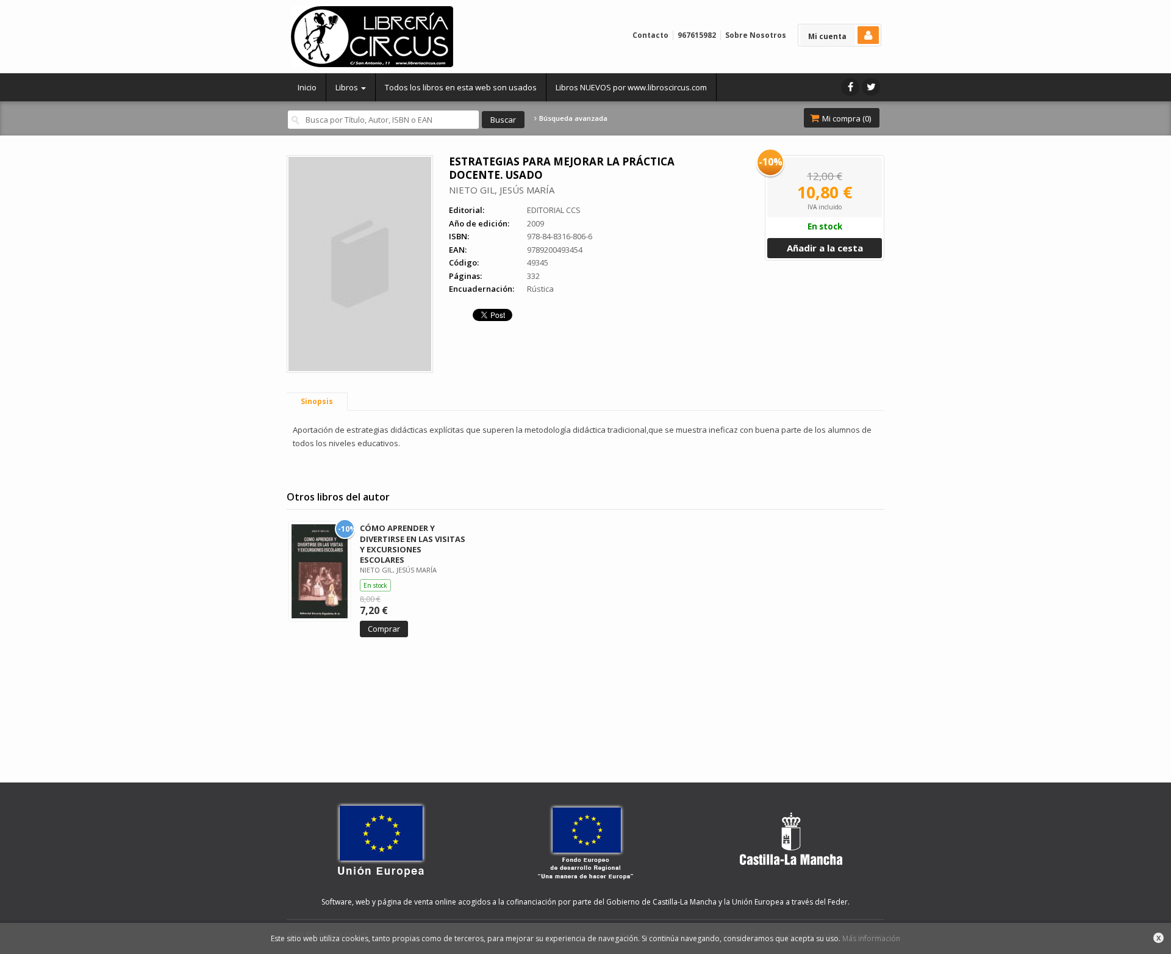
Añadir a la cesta (825, 248)
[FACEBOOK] (850, 87)
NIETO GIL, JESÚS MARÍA (501, 190)
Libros (347, 87)
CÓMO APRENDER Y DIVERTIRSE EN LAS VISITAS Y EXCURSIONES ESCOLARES (412, 543)
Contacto (650, 35)
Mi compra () (845, 118)
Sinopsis (317, 401)
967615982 (697, 35)
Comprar (384, 628)
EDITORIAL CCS (554, 209)
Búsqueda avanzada (572, 118)
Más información (871, 938)
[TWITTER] (871, 87)
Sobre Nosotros (755, 35)
